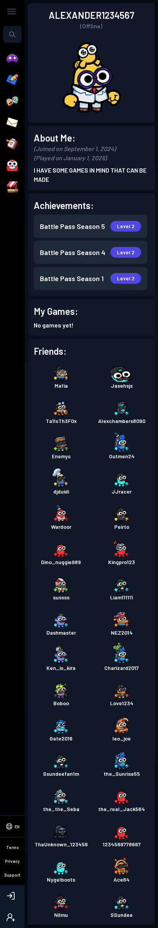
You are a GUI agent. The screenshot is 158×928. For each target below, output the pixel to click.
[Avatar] (12, 165)
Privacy (12, 861)
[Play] (12, 58)
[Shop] (12, 187)
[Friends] (12, 101)
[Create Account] (12, 917)
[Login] (12, 896)
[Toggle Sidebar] (11, 11)
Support (12, 874)
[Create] (12, 80)
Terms (12, 847)
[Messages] (12, 123)
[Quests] (12, 144)
